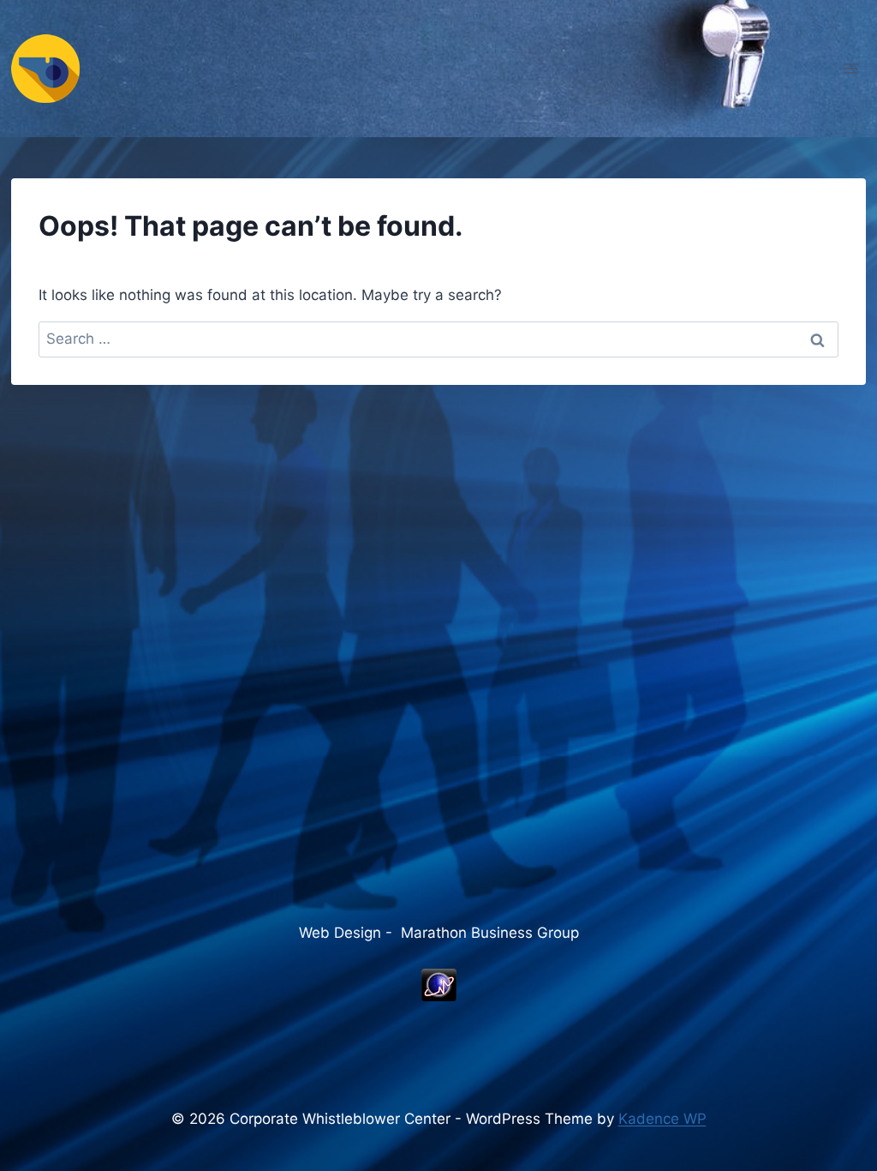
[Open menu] (850, 68)
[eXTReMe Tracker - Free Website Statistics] (438, 985)
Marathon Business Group (490, 932)
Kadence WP (662, 1118)
